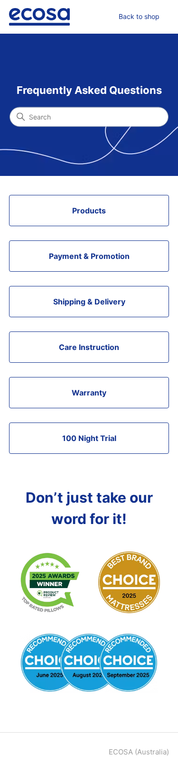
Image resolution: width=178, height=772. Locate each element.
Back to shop (139, 16)
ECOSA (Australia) (139, 751)
